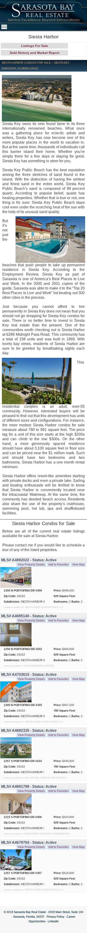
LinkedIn (53, 921)
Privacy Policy (55, 916)
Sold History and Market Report (34, 53)
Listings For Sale (34, 46)
